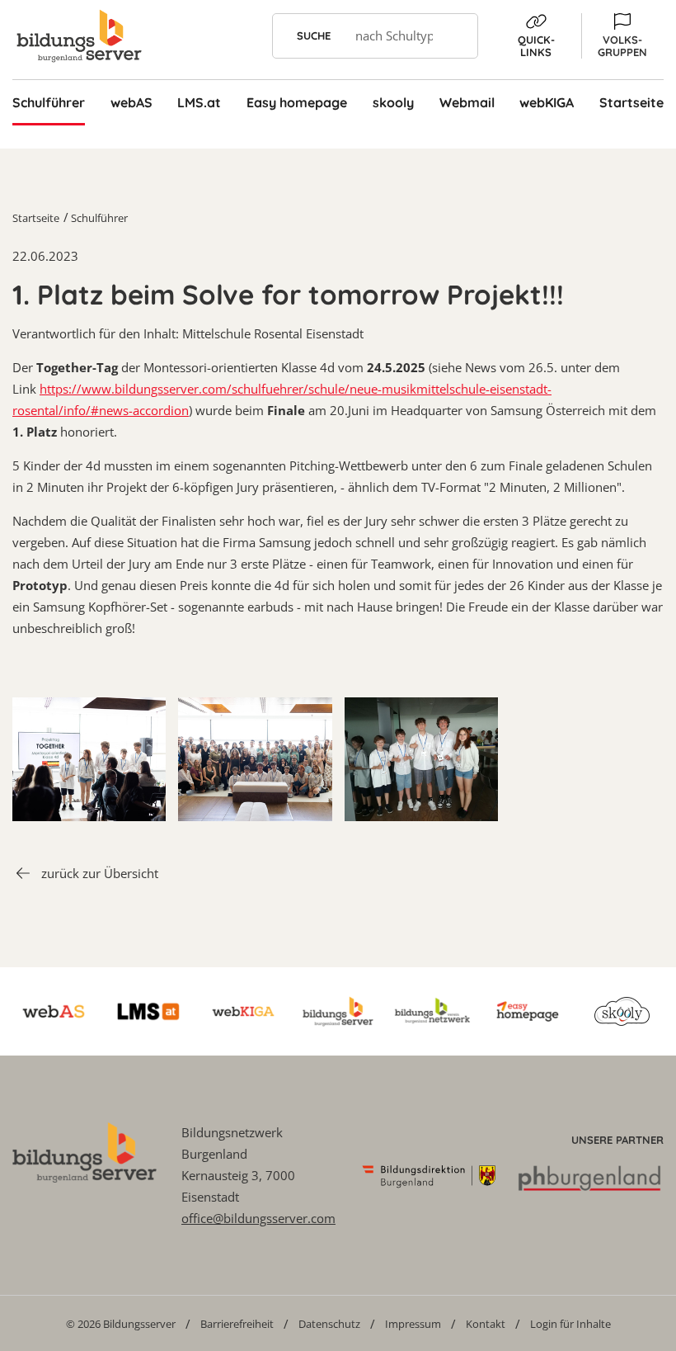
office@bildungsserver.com (258, 1218)
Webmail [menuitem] (467, 102)
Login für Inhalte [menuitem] (570, 1323)
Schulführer (99, 217)
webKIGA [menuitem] (546, 102)
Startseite (35, 217)
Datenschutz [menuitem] (329, 1323)
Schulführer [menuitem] (48, 102)
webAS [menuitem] (131, 102)
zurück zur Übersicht (99, 873)
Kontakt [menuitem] (485, 1323)
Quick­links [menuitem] (536, 46)
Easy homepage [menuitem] (296, 102)
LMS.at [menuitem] (199, 102)
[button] (622, 36)
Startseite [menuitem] (631, 102)
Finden (455, 36)
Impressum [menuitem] (413, 1323)
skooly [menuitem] (393, 102)
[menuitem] (121, 1323)
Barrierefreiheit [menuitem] (237, 1323)
